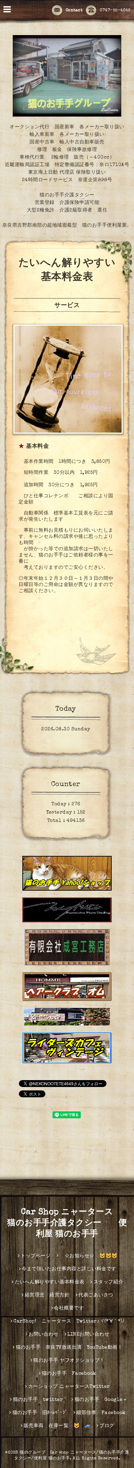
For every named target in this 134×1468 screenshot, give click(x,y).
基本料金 (37, 446)
